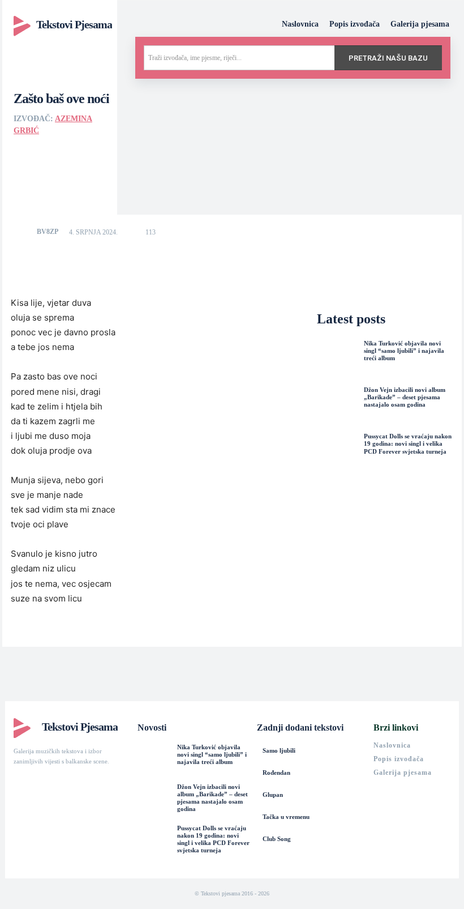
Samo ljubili (279, 750)
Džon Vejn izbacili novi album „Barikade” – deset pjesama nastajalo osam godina (404, 397)
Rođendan (276, 772)
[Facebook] (18, 782)
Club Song (277, 838)
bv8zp (47, 232)
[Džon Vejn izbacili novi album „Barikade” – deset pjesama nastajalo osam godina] (337, 406)
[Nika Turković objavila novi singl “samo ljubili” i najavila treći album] (337, 360)
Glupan (273, 794)
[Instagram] (38, 782)
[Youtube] (58, 782)
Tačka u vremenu (286, 816)
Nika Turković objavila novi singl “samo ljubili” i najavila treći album (404, 350)
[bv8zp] (24, 231)
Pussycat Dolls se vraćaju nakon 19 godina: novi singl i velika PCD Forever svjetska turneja (408, 443)
